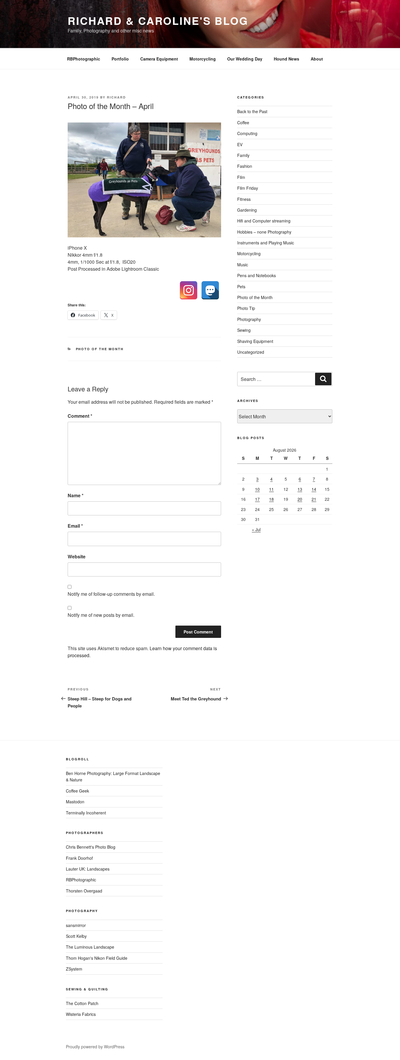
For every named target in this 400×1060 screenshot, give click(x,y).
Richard (116, 97)
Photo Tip (246, 308)
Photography (249, 319)
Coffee (243, 122)
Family (243, 155)
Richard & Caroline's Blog (158, 20)
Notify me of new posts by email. (101, 615)
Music (242, 264)
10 (257, 489)
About (317, 59)
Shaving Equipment (255, 341)
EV (239, 144)
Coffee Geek (77, 791)
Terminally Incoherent (86, 813)
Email (75, 525)
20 (300, 499)
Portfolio (120, 59)
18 (271, 499)
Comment (80, 415)
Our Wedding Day (244, 59)
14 (314, 489)
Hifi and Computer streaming (263, 221)
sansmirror (76, 925)
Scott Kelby (76, 936)
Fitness (244, 199)
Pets (241, 286)
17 (257, 499)
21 (314, 499)
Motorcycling (202, 59)
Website (77, 556)
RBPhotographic (83, 59)
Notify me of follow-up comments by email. (111, 594)
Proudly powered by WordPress (95, 1046)
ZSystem (74, 969)
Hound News (286, 59)
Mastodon (75, 802)
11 (271, 489)
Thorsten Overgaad (84, 891)
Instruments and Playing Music (265, 243)
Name (75, 495)
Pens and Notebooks (256, 275)
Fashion (244, 166)
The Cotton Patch (82, 1003)
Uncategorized (250, 352)
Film (241, 177)
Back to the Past (252, 111)
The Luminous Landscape (90, 947)
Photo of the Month (100, 349)
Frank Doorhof (79, 858)
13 (300, 489)
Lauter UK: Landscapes (88, 869)
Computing (247, 133)
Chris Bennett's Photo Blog (90, 847)
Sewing (244, 330)
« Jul (256, 529)
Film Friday (247, 188)
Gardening (247, 210)
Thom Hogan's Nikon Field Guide (96, 958)
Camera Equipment (159, 59)
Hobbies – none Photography (264, 232)
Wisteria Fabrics (81, 1014)
